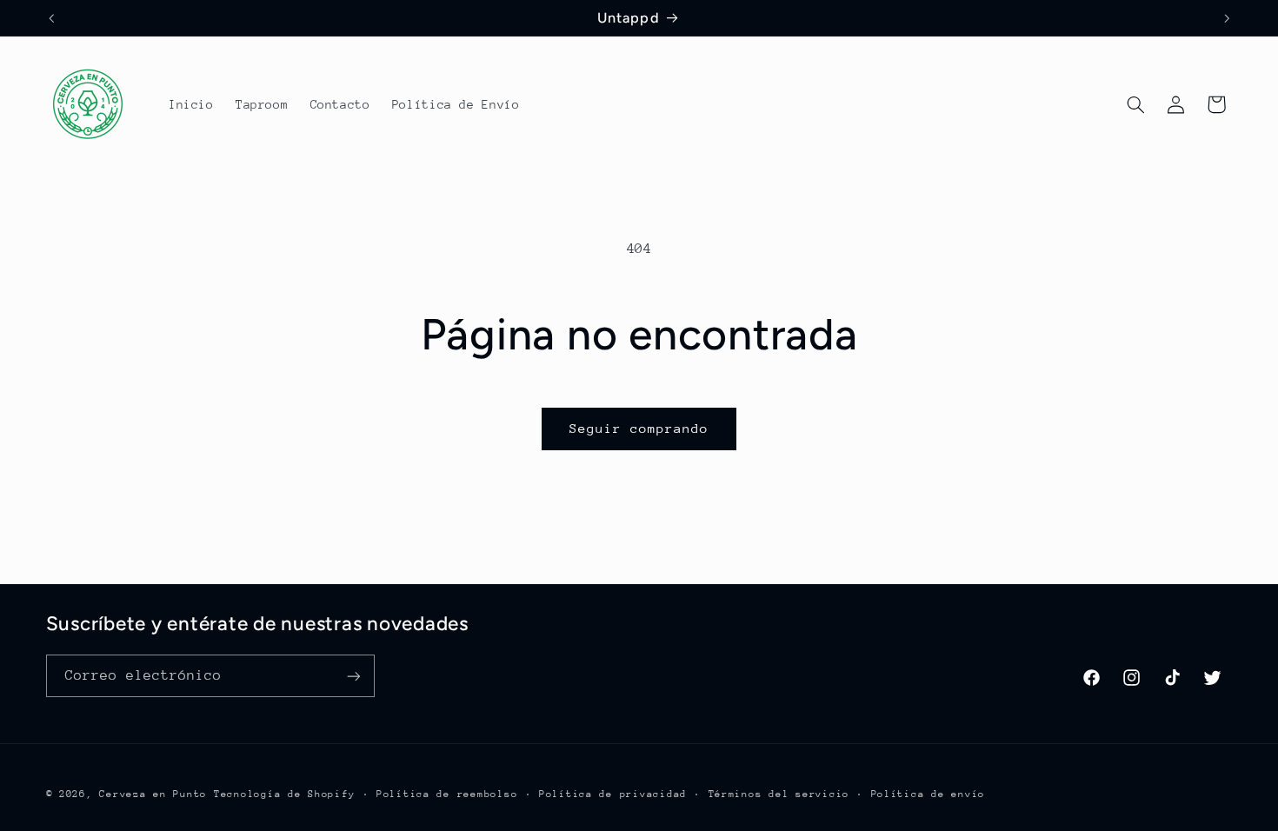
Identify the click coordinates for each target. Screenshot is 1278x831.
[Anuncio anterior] (51, 18)
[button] (1135, 104)
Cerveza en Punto (153, 794)
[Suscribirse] (353, 676)
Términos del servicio (779, 794)
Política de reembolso (446, 794)
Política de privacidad (613, 794)
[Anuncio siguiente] (1227, 18)
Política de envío (928, 794)
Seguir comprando (639, 428)
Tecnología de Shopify (284, 794)
